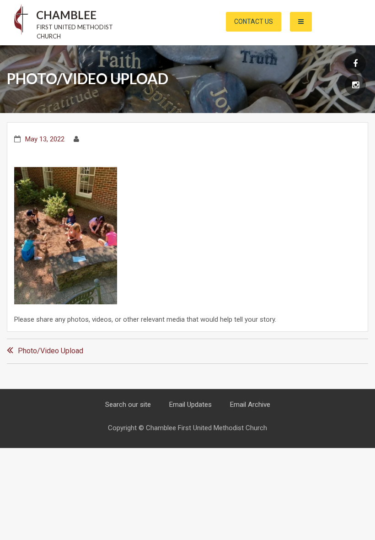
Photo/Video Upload (50, 350)
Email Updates (190, 404)
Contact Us (253, 21)
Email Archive (250, 404)
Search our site (128, 404)
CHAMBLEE (66, 15)
